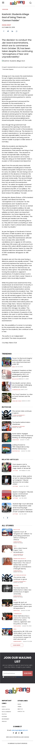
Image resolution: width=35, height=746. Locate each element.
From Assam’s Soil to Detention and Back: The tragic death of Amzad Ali (22, 466)
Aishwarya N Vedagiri (18, 426)
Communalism (16, 389)
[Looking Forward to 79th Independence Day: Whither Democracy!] (6, 448)
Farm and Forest (17, 401)
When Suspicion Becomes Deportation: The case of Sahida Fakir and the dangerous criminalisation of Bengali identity (22, 565)
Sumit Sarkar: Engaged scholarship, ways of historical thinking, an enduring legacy (22, 436)
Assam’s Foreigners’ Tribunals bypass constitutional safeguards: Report (23, 494)
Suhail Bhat (6, 25)
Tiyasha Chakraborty (18, 415)
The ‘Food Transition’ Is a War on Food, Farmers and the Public (22, 396)
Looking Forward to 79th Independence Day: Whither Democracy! (20, 447)
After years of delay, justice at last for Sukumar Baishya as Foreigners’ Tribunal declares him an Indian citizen (22, 480)
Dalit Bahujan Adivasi (6, 418)
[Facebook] (4, 31)
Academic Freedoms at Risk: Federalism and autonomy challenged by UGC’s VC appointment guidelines (22, 373)
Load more (16, 645)
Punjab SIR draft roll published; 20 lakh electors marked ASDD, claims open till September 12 (22, 605)
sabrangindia (17, 542)
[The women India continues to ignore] (6, 415)
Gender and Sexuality (19, 558)
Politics (15, 585)
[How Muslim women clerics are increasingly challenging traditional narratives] (6, 386)
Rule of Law (16, 529)
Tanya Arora (17, 626)
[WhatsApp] (16, 31)
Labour (4, 430)
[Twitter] (8, 31)
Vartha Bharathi (18, 554)
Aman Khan (16, 610)
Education (15, 379)
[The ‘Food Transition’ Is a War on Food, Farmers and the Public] (6, 397)
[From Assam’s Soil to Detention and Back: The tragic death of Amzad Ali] (6, 467)
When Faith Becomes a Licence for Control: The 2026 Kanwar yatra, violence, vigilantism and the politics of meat (21, 620)
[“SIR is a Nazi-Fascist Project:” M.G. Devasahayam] (7, 549)
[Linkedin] (12, 31)
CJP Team (15, 470)
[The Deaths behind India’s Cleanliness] (6, 426)
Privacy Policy (19, 677)
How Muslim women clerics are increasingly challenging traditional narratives (22, 385)
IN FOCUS (6, 407)
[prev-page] (3, 518)
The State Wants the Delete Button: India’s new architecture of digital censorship (22, 591)
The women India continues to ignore (20, 578)
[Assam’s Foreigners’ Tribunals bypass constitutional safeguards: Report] (6, 494)
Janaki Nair (15, 439)
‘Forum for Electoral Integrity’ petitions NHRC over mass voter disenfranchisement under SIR (22, 361)
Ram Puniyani (16, 451)
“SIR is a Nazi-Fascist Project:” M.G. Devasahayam (20, 550)
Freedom (5, 9)
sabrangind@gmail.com (19, 730)
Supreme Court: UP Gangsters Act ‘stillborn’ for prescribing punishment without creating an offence (22, 536)
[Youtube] (21, 733)
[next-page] (7, 518)
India (13, 366)
